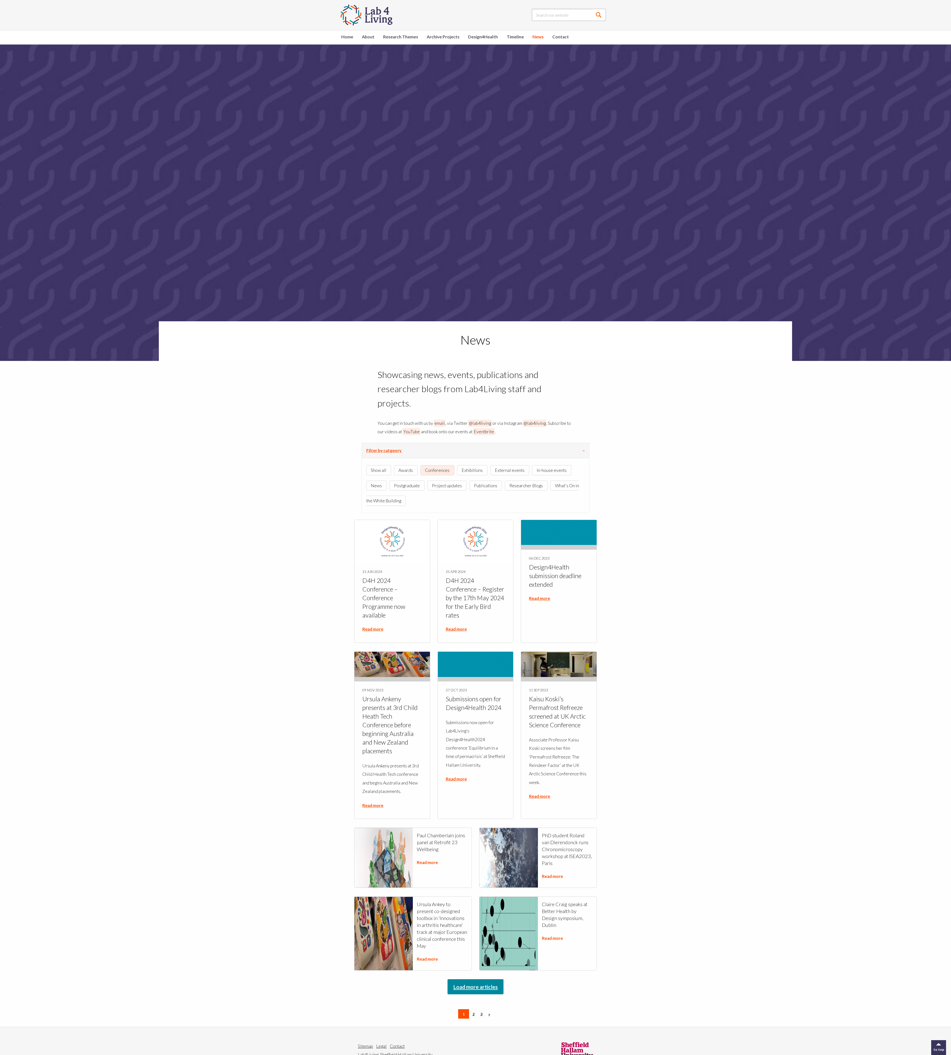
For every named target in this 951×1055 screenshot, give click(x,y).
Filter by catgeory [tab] (383, 450)
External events (510, 470)
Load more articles (475, 986)
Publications (485, 485)
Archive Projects (443, 36)
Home (347, 36)
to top (938, 1049)
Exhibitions (472, 470)
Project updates (447, 485)
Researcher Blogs (526, 485)
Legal (381, 1046)
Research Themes (400, 36)
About (368, 36)
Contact (560, 36)
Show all (378, 470)
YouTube (411, 431)
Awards (405, 470)
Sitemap (365, 1046)
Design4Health (483, 36)
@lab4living (480, 423)
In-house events (552, 470)
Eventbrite (484, 431)
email (439, 423)
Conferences (437, 470)
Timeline (515, 36)
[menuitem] (347, 37)
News (538, 36)
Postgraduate (407, 485)
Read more (372, 629)
